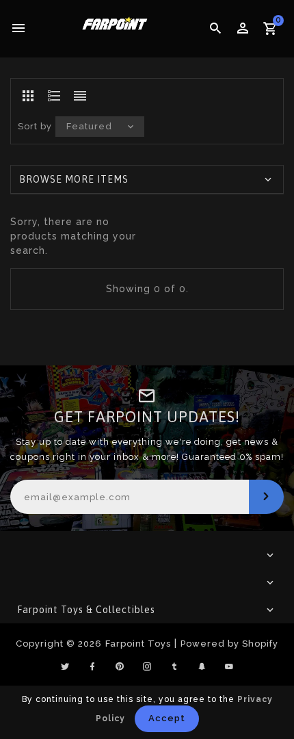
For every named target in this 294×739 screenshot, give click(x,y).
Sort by (35, 126)
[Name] (266, 497)
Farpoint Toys (138, 643)
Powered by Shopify (229, 643)
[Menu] (18, 29)
